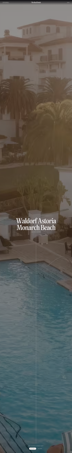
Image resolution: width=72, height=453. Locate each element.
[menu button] (68, 2)
